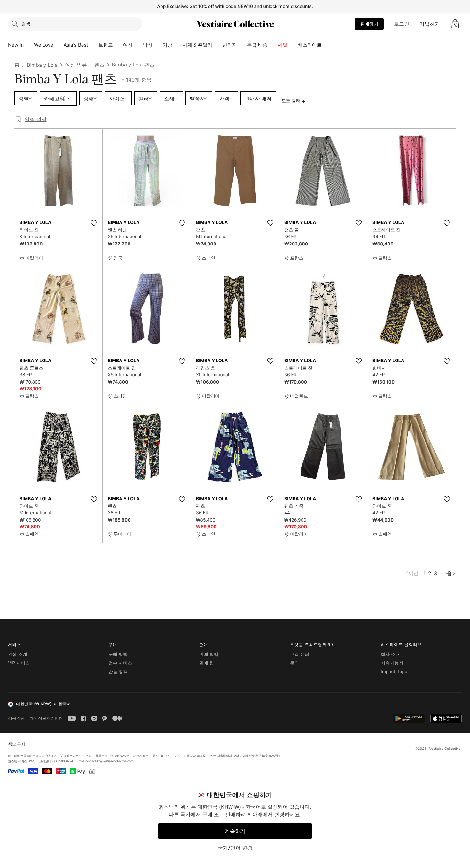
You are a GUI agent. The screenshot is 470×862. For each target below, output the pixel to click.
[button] (455, 23)
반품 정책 (118, 671)
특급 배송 (257, 45)
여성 (128, 45)
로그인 (401, 23)
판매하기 (369, 23)
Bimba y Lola (42, 65)
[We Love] (58, 45)
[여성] (137, 45)
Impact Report (396, 671)
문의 (294, 663)
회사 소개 (390, 654)
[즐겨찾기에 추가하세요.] (94, 223)
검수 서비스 (120, 663)
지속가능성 (392, 663)
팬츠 (99, 64)
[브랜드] (118, 45)
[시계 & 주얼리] (217, 45)
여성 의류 (76, 64)
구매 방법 (118, 654)
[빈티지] (242, 45)
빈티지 (230, 45)
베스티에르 (310, 45)
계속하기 (235, 831)
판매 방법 (208, 654)
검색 (25, 23)
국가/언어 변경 (235, 847)
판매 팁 (206, 663)
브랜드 (105, 45)
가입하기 (429, 23)
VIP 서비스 (19, 663)
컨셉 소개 (17, 654)
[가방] (177, 45)
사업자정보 (141, 756)
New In (16, 45)
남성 (148, 45)
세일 (282, 45)
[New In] (28, 45)
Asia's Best (76, 45)
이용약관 (16, 718)
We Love (43, 45)
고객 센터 (299, 654)
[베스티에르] (326, 45)
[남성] (157, 45)
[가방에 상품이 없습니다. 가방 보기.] (455, 23)
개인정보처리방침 (46, 718)
